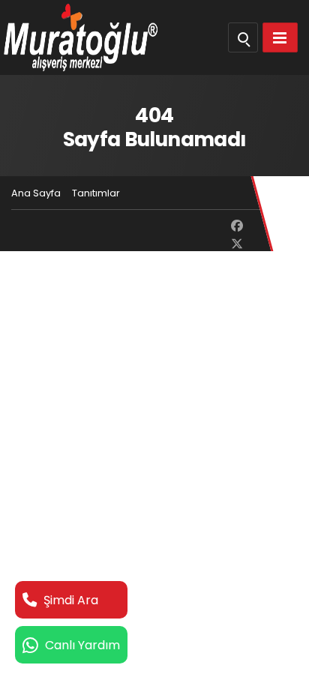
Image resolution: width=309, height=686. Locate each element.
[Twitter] (237, 244)
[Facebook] (237, 226)
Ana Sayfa (36, 193)
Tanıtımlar (96, 193)
